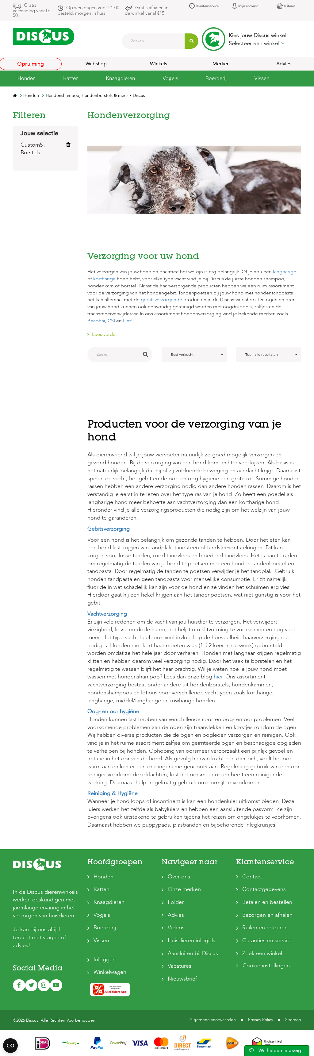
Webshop (96, 63)
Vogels (102, 915)
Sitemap (293, 1020)
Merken (221, 63)
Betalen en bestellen (267, 902)
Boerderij (105, 927)
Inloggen (105, 959)
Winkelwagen (110, 972)
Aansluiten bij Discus (193, 953)
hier (218, 677)
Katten (101, 889)
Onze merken (184, 889)
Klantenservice (207, 6)
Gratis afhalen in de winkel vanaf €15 (146, 10)
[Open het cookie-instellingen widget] (10, 1045)
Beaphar (96, 320)
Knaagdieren (109, 902)
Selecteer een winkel (255, 43)
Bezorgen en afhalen (267, 915)
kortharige (104, 278)
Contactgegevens (264, 889)
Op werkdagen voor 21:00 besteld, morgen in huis (88, 10)
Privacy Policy (260, 1020)
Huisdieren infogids (191, 940)
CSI (111, 320)
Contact (252, 877)
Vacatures (179, 966)
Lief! (128, 320)
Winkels (158, 63)
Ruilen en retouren (265, 927)
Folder (176, 902)
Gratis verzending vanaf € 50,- (31, 10)
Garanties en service (267, 940)
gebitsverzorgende (161, 299)
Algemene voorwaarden (213, 1020)
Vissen (101, 940)
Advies (176, 915)
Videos (176, 927)
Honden (103, 877)
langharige (284, 271)
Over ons (179, 877)
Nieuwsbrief (182, 979)
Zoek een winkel (262, 953)
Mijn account (248, 6)
